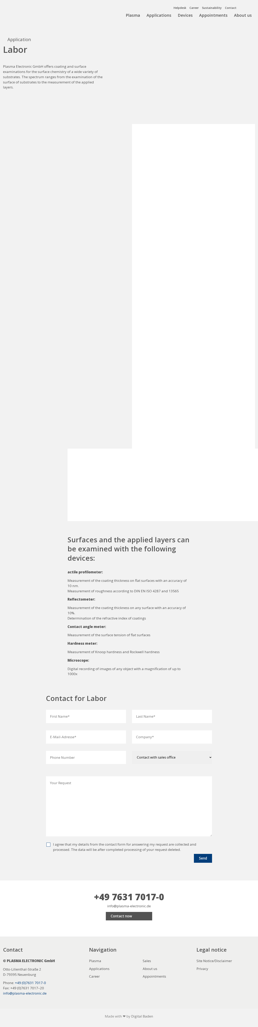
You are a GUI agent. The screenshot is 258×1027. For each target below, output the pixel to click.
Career (194, 8)
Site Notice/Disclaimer (214, 960)
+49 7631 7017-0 (129, 897)
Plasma (133, 15)
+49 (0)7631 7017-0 (30, 982)
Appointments (213, 15)
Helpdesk (180, 8)
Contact (230, 8)
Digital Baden (142, 1016)
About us (243, 15)
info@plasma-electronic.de (129, 906)
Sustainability (212, 8)
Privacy (202, 968)
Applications (159, 15)
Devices (185, 15)
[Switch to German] (251, 7)
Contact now (121, 916)
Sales (147, 960)
